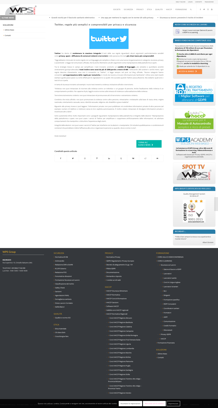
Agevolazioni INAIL (62, 295)
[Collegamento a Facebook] (200, 9)
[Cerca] (190, 9)
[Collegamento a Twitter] (204, 9)
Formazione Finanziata (166, 343)
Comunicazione (169, 321)
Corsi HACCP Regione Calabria (121, 326)
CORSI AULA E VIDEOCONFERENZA (170, 257)
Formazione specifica (171, 300)
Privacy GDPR (166, 334)
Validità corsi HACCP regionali (117, 310)
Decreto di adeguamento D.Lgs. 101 (119, 265)
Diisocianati (168, 330)
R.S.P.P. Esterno (60, 268)
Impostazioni (173, 403)
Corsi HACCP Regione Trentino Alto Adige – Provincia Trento (124, 387)
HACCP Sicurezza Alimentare (117, 291)
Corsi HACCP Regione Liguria (120, 344)
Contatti (8, 35)
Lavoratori (167, 273)
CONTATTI (198, 2)
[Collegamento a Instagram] (208, 9)
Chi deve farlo (60, 332)
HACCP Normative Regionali (116, 314)
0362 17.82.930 (180, 2)
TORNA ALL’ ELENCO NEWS (144, 144)
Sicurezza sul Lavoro (168, 265)
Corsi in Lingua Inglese (172, 282)
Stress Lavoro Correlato (64, 303)
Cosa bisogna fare (61, 336)
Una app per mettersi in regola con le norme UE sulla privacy (100, 17)
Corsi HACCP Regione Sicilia (120, 374)
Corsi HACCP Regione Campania (121, 331)
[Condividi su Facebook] (61, 158)
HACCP (163, 339)
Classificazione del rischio (64, 284)
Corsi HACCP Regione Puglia (120, 366)
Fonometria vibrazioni (63, 276)
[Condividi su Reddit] (145, 158)
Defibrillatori (59, 307)
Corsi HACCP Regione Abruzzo (121, 318)
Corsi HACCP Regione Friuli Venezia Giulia (125, 340)
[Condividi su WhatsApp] (85, 158)
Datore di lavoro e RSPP (172, 269)
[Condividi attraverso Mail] (157, 158)
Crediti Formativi (170, 325)
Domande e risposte (113, 276)
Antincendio (59, 261)
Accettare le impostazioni (130, 403)
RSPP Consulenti (170, 304)
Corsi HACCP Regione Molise (120, 357)
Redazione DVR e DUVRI (64, 265)
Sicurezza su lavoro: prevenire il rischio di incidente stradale (159, 17)
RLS (165, 291)
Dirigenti (167, 295)
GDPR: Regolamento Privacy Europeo (120, 261)
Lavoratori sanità (170, 278)
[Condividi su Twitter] (73, 158)
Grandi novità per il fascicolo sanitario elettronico (46, 17)
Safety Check (60, 288)
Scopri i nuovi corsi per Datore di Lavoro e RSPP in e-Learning (197, 31)
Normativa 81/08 (61, 257)
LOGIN (190, 2)
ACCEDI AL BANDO (186, 72)
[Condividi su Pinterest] (97, 158)
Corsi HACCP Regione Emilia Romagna (124, 335)
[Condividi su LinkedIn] (109, 158)
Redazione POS (60, 272)
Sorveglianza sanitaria (63, 299)
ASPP (166, 317)
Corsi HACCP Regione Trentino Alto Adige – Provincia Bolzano (124, 380)
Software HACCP (112, 306)
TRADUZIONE (209, 2)
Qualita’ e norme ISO (63, 318)
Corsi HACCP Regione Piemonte (121, 361)
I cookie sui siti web (113, 280)
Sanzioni (58, 291)
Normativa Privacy (113, 257)
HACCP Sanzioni (112, 302)
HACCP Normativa (113, 295)
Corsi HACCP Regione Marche (120, 353)
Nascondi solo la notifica (154, 403)
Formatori (167, 313)
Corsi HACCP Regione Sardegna (121, 370)
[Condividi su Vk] (133, 158)
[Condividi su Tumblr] (121, 158)
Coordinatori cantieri (171, 308)
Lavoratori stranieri (171, 286)
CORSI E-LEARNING (165, 261)
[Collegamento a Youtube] (212, 9)
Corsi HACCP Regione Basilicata (121, 322)
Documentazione (112, 272)
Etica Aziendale (60, 329)
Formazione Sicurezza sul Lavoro (67, 280)
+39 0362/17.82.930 (18, 268)
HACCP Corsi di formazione (116, 298)
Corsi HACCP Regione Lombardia (122, 348)
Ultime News (9, 30)
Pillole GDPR (110, 268)
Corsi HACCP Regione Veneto (120, 393)
